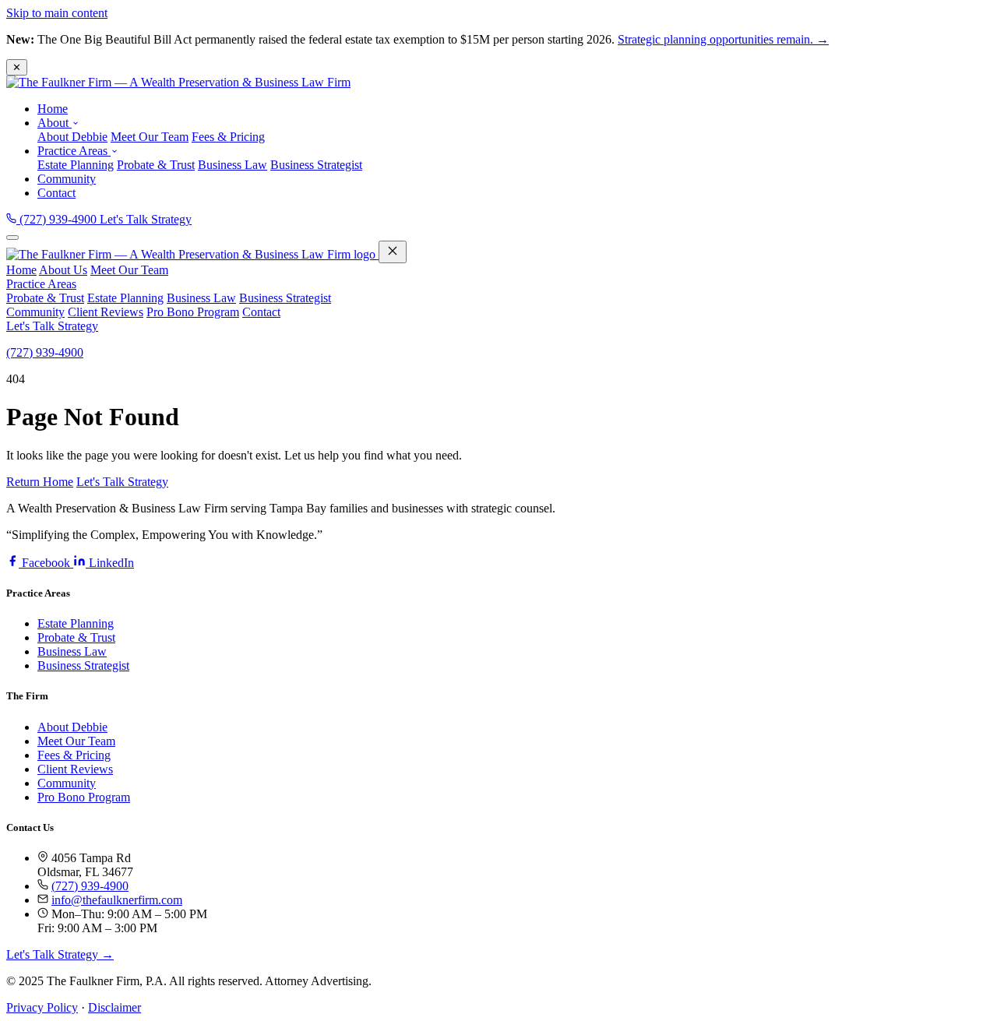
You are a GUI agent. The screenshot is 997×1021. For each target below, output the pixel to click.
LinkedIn (110, 562)
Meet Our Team (149, 136)
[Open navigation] (12, 237)
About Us (63, 269)
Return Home (39, 481)
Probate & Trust (156, 164)
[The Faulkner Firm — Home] (178, 82)
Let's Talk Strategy (146, 219)
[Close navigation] (393, 252)
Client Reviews (105, 312)
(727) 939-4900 (58, 219)
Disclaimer (114, 1007)
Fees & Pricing (228, 136)
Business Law (232, 164)
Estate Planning (75, 164)
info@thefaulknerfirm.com (116, 900)
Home (52, 108)
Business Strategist (316, 164)
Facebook (46, 562)
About (54, 122)
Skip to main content (56, 12)
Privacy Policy (42, 1007)
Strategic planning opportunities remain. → (723, 39)
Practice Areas (74, 150)
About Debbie (72, 136)
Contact (56, 192)
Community (66, 178)
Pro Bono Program (192, 312)
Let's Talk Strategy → (60, 954)
